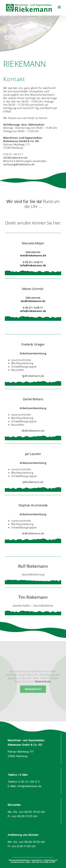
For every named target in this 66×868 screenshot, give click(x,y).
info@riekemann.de (15, 157)
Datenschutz (43, 681)
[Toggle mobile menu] (59, 7)
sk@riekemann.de (33, 533)
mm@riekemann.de (33, 255)
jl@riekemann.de (33, 482)
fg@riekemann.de (33, 376)
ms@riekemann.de (33, 301)
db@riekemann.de (33, 430)
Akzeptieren (33, 689)
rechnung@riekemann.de (19, 164)
